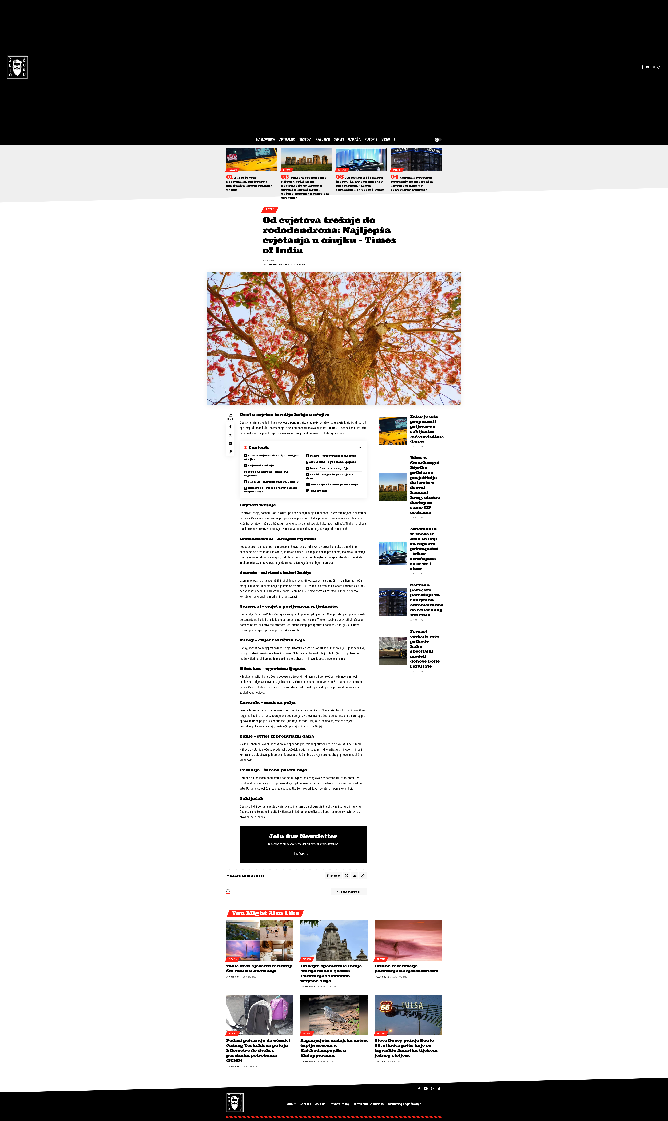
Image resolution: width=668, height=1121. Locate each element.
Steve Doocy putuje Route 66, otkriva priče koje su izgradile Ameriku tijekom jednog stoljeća (406, 1048)
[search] (423, 139)
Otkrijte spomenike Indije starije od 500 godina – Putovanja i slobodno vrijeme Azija (331, 973)
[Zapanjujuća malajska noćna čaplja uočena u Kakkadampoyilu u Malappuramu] (334, 1015)
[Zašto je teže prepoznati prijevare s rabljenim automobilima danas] (251, 159)
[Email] (230, 443)
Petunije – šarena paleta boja (334, 484)
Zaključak (318, 490)
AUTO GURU (235, 977)
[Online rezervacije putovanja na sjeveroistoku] (408, 940)
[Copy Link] (230, 452)
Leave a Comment (350, 891)
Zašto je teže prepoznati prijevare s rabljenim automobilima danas (427, 429)
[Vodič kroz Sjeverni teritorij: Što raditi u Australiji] (259, 940)
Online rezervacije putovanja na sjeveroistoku (406, 968)
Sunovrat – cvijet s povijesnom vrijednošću (270, 489)
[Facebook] (642, 67)
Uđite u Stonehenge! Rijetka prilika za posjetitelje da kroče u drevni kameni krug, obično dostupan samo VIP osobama (425, 485)
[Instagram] (653, 67)
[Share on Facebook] (230, 426)
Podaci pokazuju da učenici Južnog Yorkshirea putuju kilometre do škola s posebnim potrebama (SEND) (258, 1050)
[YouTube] (647, 67)
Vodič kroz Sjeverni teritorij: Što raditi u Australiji (259, 968)
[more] (394, 139)
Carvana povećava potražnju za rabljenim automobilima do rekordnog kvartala (427, 600)
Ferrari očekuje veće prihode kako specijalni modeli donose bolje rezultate (425, 649)
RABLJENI (232, 170)
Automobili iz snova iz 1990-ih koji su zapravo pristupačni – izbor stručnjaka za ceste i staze (424, 548)
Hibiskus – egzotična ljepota (332, 462)
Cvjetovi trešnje (261, 465)
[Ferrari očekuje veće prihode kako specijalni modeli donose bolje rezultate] (393, 651)
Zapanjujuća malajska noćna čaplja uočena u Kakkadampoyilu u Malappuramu (334, 1048)
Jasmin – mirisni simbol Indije (273, 481)
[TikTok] (659, 67)
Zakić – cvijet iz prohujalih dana (330, 476)
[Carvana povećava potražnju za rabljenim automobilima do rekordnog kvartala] (416, 159)
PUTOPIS (287, 170)
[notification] (429, 139)
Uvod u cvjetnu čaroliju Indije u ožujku (272, 457)
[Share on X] (230, 435)
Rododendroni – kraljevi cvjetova (266, 473)
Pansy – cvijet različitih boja (333, 455)
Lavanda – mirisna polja (329, 468)
